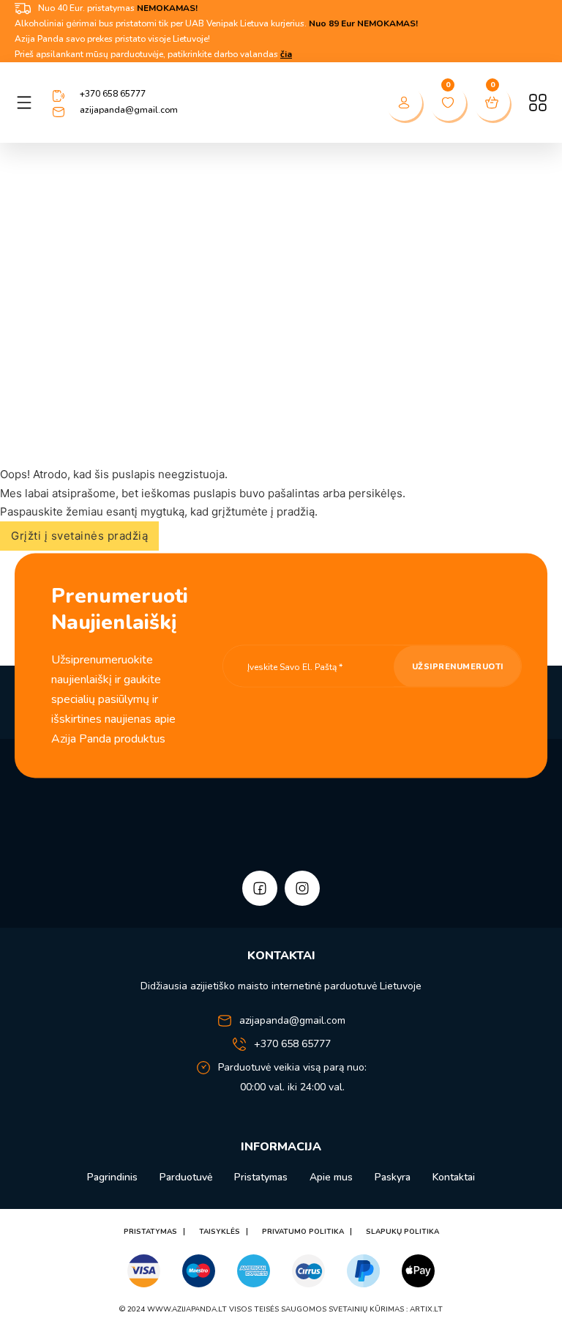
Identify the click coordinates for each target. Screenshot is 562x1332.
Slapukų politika (402, 1232)
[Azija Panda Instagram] (302, 888)
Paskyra (393, 1177)
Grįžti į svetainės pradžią (79, 536)
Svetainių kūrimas (366, 1309)
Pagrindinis (112, 1177)
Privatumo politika (303, 1232)
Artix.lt (426, 1309)
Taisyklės (219, 1232)
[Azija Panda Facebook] (259, 888)
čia (286, 54)
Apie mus (331, 1177)
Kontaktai (453, 1177)
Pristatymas (261, 1177)
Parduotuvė (186, 1177)
